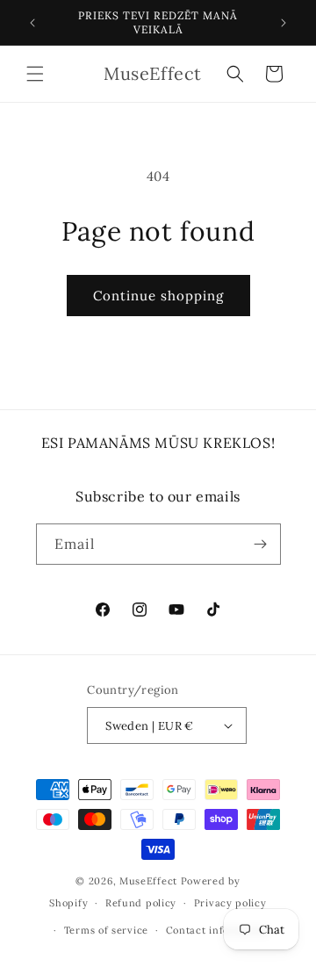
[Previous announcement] (32, 23)
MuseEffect (148, 881)
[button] (35, 73)
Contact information (217, 930)
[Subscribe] (260, 544)
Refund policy (140, 903)
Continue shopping (158, 295)
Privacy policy (230, 903)
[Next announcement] (283, 23)
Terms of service (106, 930)
